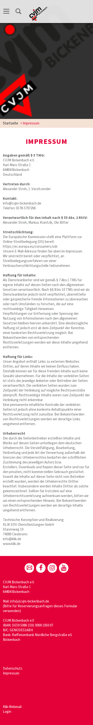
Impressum (11, 673)
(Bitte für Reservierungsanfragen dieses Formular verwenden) (40, 609)
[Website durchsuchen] (18, 12)
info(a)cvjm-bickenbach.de (29, 601)
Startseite (10, 123)
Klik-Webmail (12, 706)
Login (7, 711)
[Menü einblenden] (6, 12)
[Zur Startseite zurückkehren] (38, 8)
